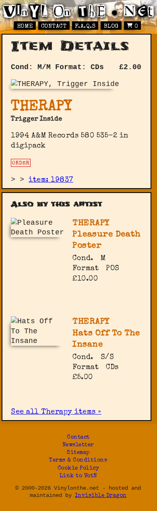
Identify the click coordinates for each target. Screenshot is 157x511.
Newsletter (78, 445)
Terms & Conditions (78, 460)
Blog (111, 26)
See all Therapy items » (56, 412)
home (25, 26)
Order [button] (21, 163)
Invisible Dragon (101, 496)
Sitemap (78, 453)
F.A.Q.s (85, 26)
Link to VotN (78, 476)
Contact (54, 26)
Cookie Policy (78, 468)
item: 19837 (51, 180)
